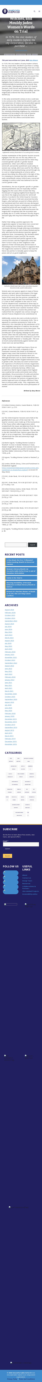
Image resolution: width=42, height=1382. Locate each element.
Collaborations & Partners (29, 887)
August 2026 (9, 610)
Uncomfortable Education (19, 814)
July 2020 (8, 705)
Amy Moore (33, 60)
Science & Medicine (27, 806)
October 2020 (10, 697)
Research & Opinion (31, 798)
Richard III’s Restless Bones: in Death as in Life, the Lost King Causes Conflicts (21, 593)
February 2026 (10, 613)
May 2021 (8, 685)
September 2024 (11, 621)
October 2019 (10, 725)
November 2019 (11, 722)
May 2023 (8, 646)
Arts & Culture (23, 768)
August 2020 (9, 702)
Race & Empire (22, 798)
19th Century (11, 760)
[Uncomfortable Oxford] (11, 11)
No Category (27, 791)
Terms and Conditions (27, 1379)
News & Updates (19, 791)
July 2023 (8, 643)
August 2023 (9, 641)
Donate (7, 856)
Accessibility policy (29, 894)
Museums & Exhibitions (28, 783)
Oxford (29, 54)
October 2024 (10, 618)
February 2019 (10, 739)
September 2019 (11, 727)
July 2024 (8, 626)
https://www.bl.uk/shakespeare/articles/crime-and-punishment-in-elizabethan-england (20, 469)
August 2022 (9, 666)
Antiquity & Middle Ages (28, 760)
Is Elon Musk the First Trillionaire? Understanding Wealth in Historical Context (20, 562)
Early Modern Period (10, 54)
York (28, 814)
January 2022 (9, 680)
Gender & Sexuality (20, 54)
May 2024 (8, 632)
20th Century (18, 760)
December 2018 (11, 741)
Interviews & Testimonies (15, 783)
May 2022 (8, 671)
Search (32, 545)
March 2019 (9, 736)
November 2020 (11, 694)
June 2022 (8, 669)
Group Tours (27, 881)
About (24, 875)
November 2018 (11, 744)
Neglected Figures (9, 791)
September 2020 (11, 699)
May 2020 (8, 711)
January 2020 (9, 716)
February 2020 (10, 713)
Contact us (26, 878)
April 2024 (8, 635)
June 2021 (8, 683)
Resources (26, 883)
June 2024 (8, 629)
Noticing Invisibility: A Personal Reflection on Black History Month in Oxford (21, 585)
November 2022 (11, 657)
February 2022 (10, 677)
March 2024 (9, 638)
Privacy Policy (12, 1379)
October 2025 (10, 615)
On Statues (34, 791)
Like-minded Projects (30, 891)
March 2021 (9, 691)
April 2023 (8, 649)
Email (5, 841)
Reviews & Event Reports (16, 806)
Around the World (13, 768)
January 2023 (9, 654)
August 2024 (9, 624)
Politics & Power (14, 798)
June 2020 (8, 708)
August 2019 (9, 730)
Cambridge (30, 768)
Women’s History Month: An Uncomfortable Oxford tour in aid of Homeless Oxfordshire (21, 571)
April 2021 (8, 688)
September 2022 (11, 663)
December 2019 (11, 719)
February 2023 (10, 652)
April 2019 (8, 733)
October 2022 (10, 660)
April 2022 (8, 674)
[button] (34, 11)
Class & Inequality (10, 775)
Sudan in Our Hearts (14, 578)
